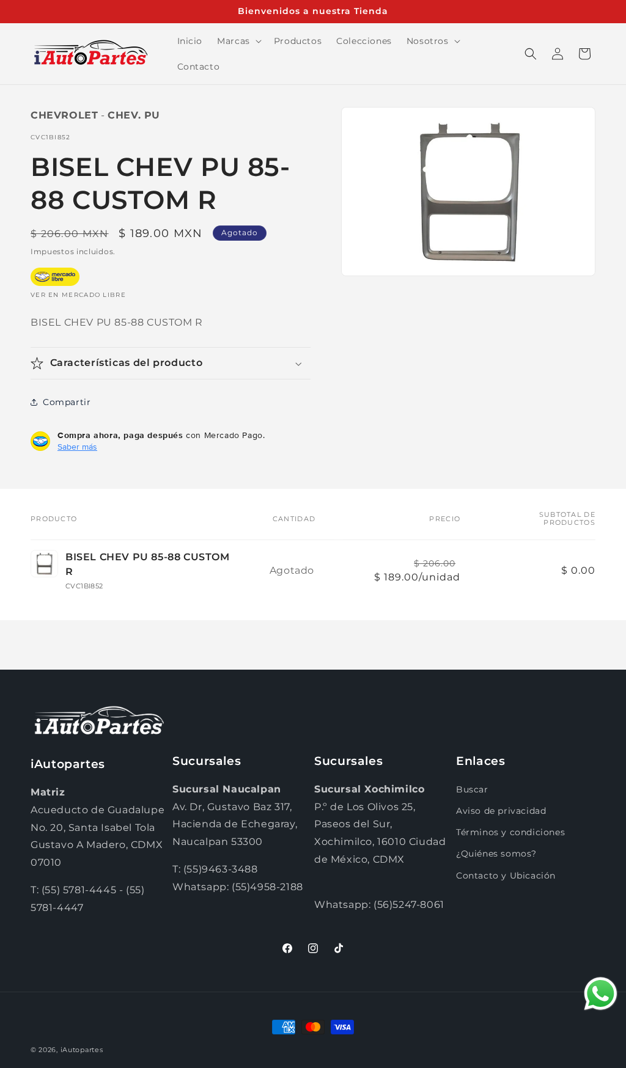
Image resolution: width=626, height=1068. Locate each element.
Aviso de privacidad (501, 810)
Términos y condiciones (510, 832)
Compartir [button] (66, 402)
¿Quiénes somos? (496, 853)
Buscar (472, 789)
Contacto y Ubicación (506, 875)
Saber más (77, 447)
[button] (238, 41)
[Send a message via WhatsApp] (600, 994)
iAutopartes (82, 1049)
